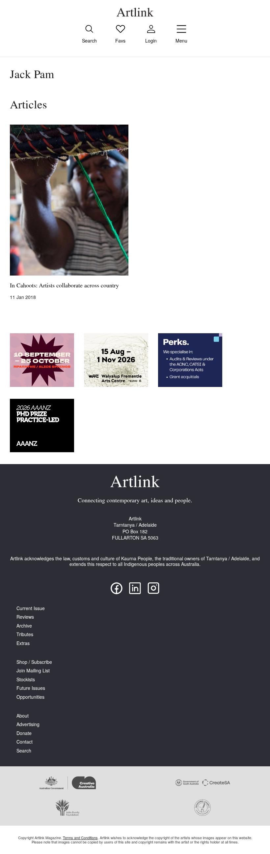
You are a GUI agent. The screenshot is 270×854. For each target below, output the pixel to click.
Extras (23, 643)
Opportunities (30, 697)
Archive (24, 626)
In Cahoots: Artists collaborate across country (64, 286)
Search (23, 751)
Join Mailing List (33, 670)
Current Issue (30, 608)
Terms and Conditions (80, 837)
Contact (24, 742)
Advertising (28, 724)
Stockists (25, 679)
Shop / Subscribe (34, 662)
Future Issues (30, 688)
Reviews (25, 617)
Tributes (24, 634)
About (22, 716)
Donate (24, 733)
